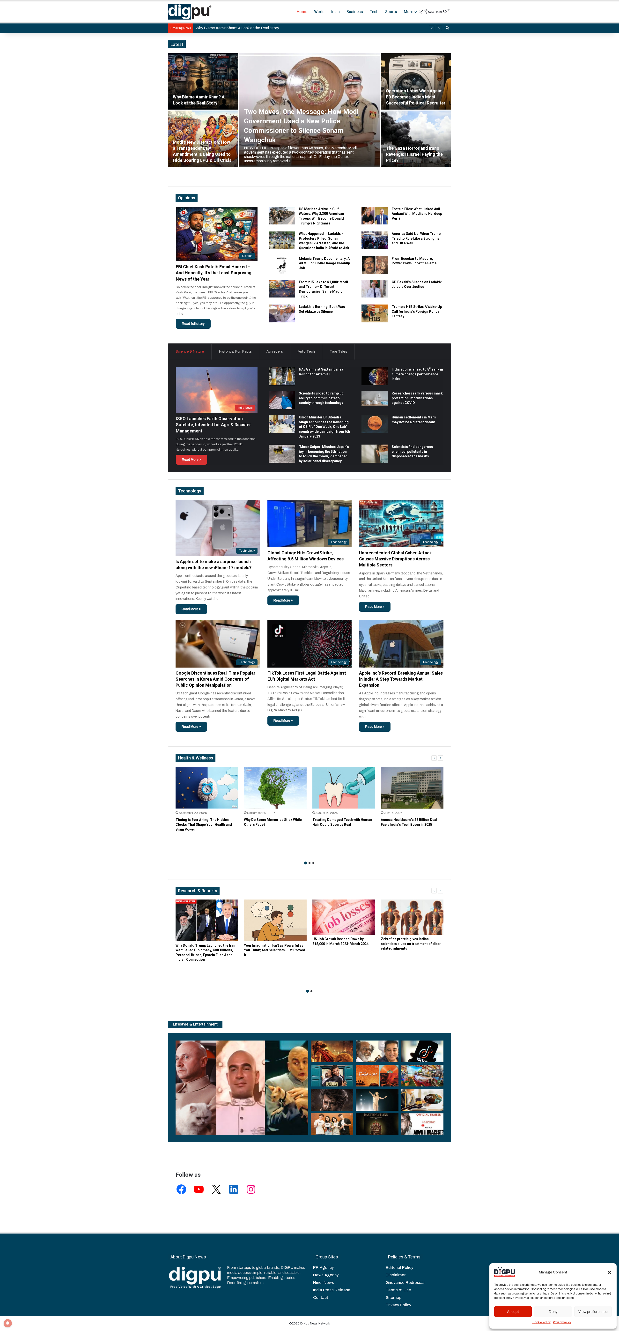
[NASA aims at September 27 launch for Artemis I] (282, 376)
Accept (513, 1312)
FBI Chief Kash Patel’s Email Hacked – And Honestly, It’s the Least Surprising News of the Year (213, 272)
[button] (609, 1272)
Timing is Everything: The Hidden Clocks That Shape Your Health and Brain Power (204, 824)
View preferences (593, 1312)
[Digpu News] (190, 12)
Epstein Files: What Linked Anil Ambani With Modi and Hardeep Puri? (417, 213)
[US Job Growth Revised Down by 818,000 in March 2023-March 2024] (343, 917)
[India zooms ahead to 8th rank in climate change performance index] (374, 376)
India (335, 11)
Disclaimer (395, 1275)
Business (354, 11)
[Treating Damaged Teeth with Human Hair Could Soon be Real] (343, 788)
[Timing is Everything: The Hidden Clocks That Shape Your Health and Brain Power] (207, 788)
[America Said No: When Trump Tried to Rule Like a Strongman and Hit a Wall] (374, 240)
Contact (320, 1297)
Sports (391, 11)
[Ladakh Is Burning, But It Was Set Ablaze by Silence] (282, 313)
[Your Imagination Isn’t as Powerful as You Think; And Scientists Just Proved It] (275, 920)
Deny (553, 1312)
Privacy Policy (562, 1322)
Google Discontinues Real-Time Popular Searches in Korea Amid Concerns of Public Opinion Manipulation (215, 679)
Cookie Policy (541, 1322)
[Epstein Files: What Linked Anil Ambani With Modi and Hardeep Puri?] (374, 215)
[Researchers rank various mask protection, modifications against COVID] (374, 398)
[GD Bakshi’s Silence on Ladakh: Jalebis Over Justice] (374, 288)
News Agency (326, 1275)
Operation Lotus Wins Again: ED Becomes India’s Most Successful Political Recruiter (415, 96)
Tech (374, 11)
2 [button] (309, 863)
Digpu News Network (315, 1323)
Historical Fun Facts (235, 351)
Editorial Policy (399, 1267)
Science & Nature (190, 351)
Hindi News (323, 1282)
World (319, 11)
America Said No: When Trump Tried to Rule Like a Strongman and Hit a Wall (417, 238)
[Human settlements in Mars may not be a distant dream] (374, 424)
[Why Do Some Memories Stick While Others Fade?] (275, 788)
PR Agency (323, 1267)
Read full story (193, 324)
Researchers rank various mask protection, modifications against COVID (417, 398)
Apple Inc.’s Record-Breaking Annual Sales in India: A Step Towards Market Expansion (401, 679)
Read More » (191, 459)
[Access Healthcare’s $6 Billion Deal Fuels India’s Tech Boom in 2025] (412, 788)
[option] (309, 110)
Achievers (274, 351)
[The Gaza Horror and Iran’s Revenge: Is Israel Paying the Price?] (416, 139)
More (408, 11)
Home (302, 11)
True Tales (338, 351)
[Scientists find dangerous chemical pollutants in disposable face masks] (374, 454)
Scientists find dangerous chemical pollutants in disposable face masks (412, 451)
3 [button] (313, 863)
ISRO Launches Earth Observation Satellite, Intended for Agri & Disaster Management (213, 424)
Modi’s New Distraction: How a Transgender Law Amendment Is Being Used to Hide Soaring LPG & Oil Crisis (287, 28)
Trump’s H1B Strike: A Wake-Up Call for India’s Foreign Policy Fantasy (417, 311)
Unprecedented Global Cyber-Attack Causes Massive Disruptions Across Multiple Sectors (395, 558)
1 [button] (305, 863)
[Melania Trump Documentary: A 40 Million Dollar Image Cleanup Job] (282, 265)
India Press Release (331, 1290)
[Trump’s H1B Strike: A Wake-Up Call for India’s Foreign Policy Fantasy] (374, 313)
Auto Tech (306, 351)
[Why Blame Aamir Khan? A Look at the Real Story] (203, 81)
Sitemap (393, 1297)
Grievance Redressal (405, 1282)
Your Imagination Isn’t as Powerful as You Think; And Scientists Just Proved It (274, 950)
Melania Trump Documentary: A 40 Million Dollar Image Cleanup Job (324, 263)
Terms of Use (398, 1290)
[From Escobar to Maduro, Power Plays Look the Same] (374, 265)
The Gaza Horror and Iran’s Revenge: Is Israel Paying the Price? (414, 154)
